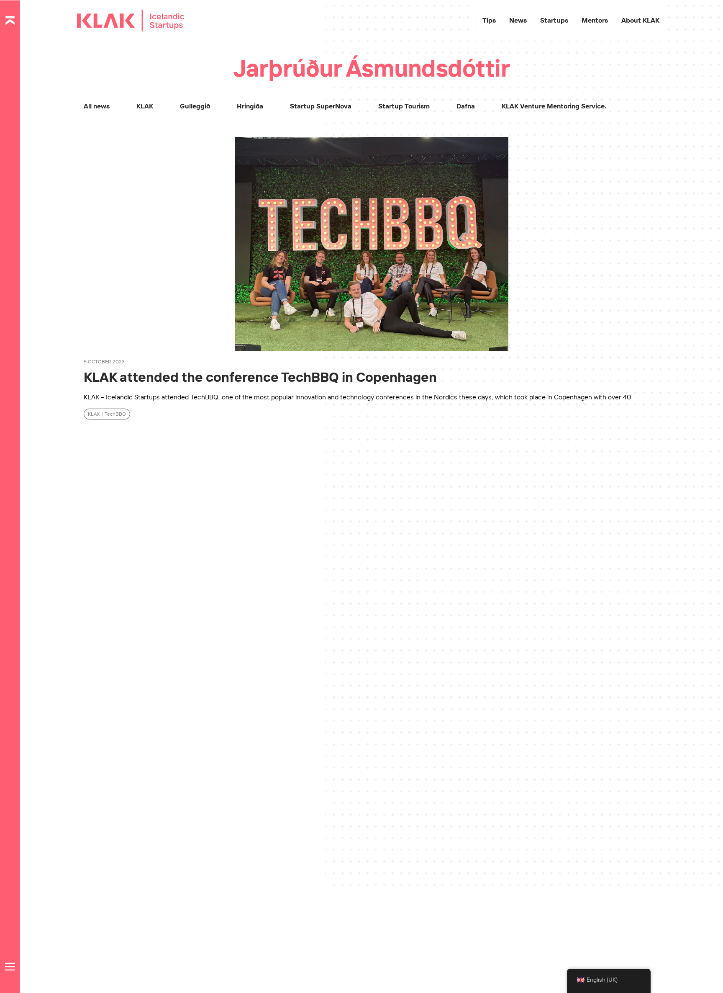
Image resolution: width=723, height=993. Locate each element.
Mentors (595, 20)
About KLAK (640, 20)
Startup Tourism (404, 106)
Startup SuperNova (320, 106)
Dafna (465, 106)
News (518, 20)
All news (97, 106)
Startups (554, 20)
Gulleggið (195, 106)
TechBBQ (115, 414)
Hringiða (250, 106)
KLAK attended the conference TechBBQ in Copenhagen (260, 376)
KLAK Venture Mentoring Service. (554, 106)
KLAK (144, 106)
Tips (489, 20)
